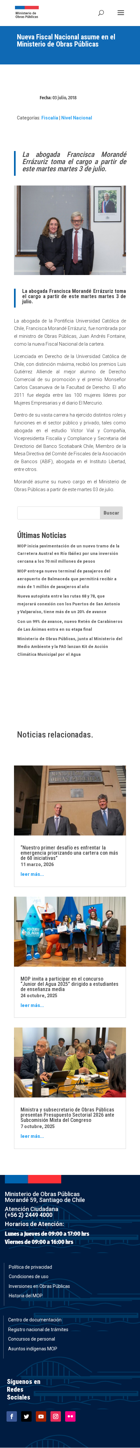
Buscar (111, 513)
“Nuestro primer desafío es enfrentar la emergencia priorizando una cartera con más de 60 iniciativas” (69, 853)
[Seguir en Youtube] (41, 1416)
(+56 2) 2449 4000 (28, 1214)
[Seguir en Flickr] (70, 1416)
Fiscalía (49, 117)
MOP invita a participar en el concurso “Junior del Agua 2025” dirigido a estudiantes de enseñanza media (70, 984)
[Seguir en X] (26, 1416)
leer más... (32, 874)
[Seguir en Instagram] (55, 1416)
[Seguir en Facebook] (12, 1416)
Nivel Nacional (76, 117)
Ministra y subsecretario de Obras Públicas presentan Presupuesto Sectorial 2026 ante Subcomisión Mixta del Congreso (67, 1115)
